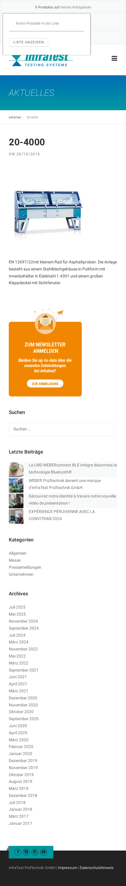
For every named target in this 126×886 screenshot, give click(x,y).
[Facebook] (17, 852)
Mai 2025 (17, 614)
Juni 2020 (18, 725)
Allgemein (17, 553)
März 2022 (18, 663)
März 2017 (18, 816)
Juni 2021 (18, 676)
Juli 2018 (17, 802)
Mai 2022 (17, 656)
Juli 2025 (17, 607)
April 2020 (18, 732)
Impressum (67, 867)
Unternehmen (21, 574)
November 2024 (23, 621)
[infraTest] (41, 58)
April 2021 (18, 683)
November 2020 (23, 705)
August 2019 (20, 781)
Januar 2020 (20, 753)
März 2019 (18, 788)
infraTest (15, 117)
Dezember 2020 (23, 698)
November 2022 (23, 649)
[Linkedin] (26, 852)
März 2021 (18, 691)
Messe (15, 560)
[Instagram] (34, 852)
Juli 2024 (17, 635)
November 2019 (23, 767)
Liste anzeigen (28, 42)
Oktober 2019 (21, 774)
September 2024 (24, 628)
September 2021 (24, 670)
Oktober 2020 (21, 711)
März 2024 (18, 642)
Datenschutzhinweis (97, 867)
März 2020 (18, 739)
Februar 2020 (21, 746)
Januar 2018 (20, 809)
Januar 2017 (20, 823)
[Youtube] (43, 852)
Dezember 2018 (23, 795)
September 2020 (24, 718)
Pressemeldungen (25, 567)
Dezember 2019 (23, 760)
